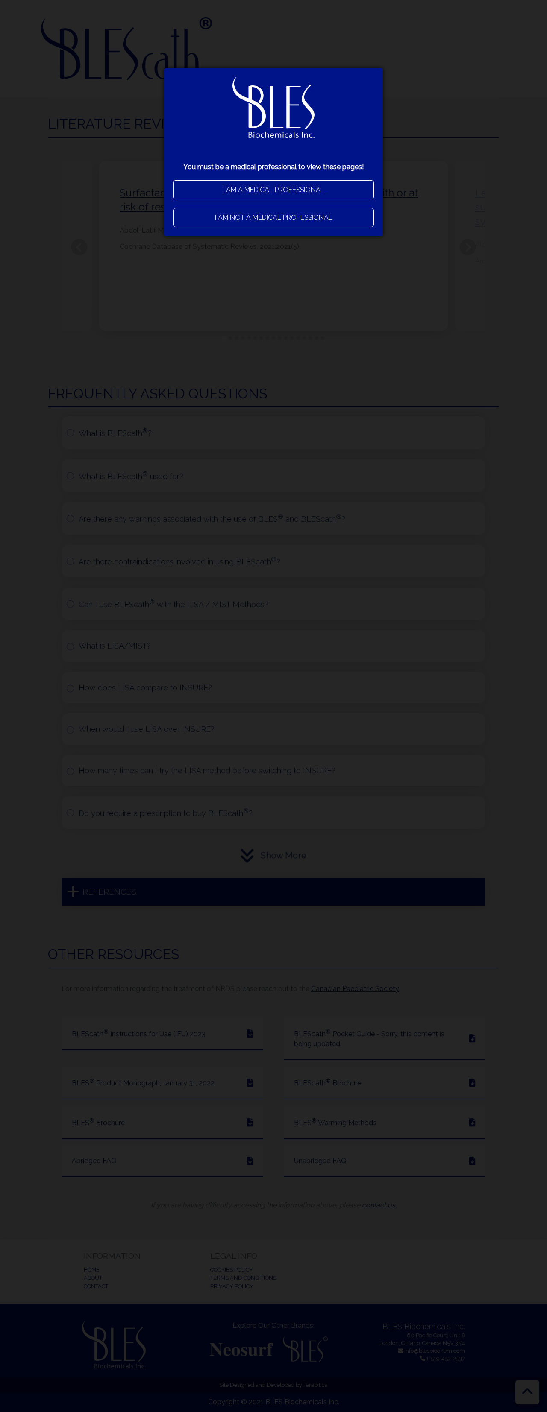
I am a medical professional (273, 190)
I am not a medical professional (273, 217)
